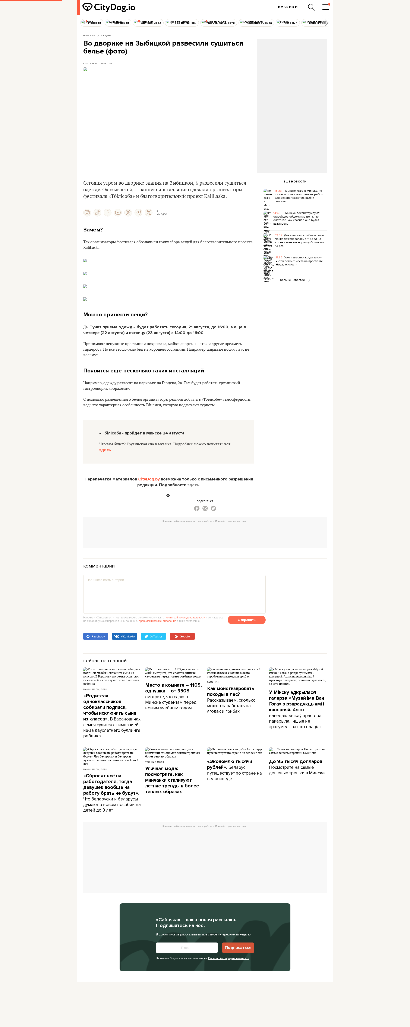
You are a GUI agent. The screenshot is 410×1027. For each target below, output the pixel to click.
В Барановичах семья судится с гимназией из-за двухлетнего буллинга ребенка (112, 716)
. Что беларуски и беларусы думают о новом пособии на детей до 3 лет (112, 793)
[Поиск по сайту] (311, 7)
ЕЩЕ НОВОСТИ (295, 181)
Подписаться (238, 947)
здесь (105, 449)
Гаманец (213, 681)
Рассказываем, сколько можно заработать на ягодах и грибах (231, 700)
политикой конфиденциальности (185, 617)
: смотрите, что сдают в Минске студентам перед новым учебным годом (173, 696)
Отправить (247, 620)
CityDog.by (149, 479)
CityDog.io (90, 63)
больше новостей (293, 280)
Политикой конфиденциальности (228, 958)
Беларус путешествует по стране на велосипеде (234, 770)
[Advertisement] (292, 74)
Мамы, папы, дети (95, 689)
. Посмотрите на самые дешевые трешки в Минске (297, 767)
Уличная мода (154, 761)
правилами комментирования (157, 621)
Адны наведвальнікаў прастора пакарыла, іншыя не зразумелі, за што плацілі (296, 709)
